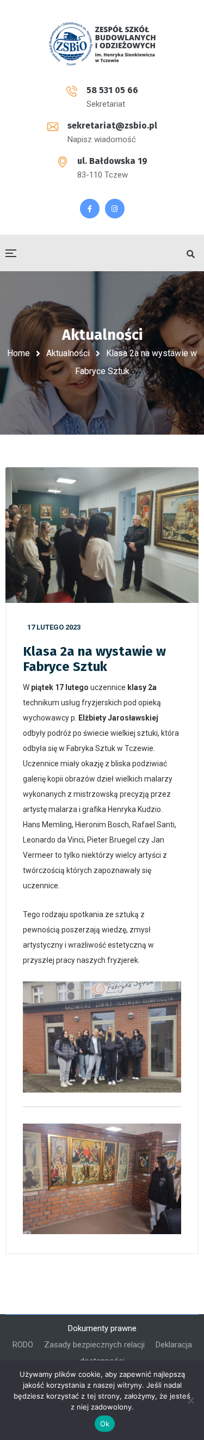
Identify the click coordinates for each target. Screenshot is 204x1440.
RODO (23, 1345)
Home (18, 353)
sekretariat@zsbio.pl (112, 125)
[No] (190, 1400)
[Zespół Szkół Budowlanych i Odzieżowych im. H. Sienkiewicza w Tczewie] (102, 43)
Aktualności (68, 353)
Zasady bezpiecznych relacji (94, 1345)
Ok (105, 1423)
